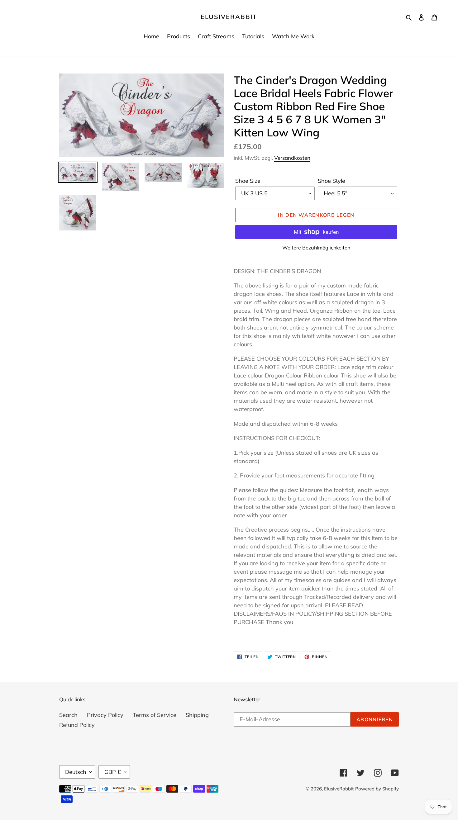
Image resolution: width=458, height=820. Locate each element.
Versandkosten (292, 157)
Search (68, 714)
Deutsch (75, 771)
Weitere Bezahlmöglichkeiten (316, 247)
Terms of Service (154, 714)
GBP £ (112, 771)
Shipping (197, 714)
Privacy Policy (105, 714)
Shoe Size (247, 180)
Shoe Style (331, 180)
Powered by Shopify (377, 789)
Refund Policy (77, 724)
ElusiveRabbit (229, 17)
